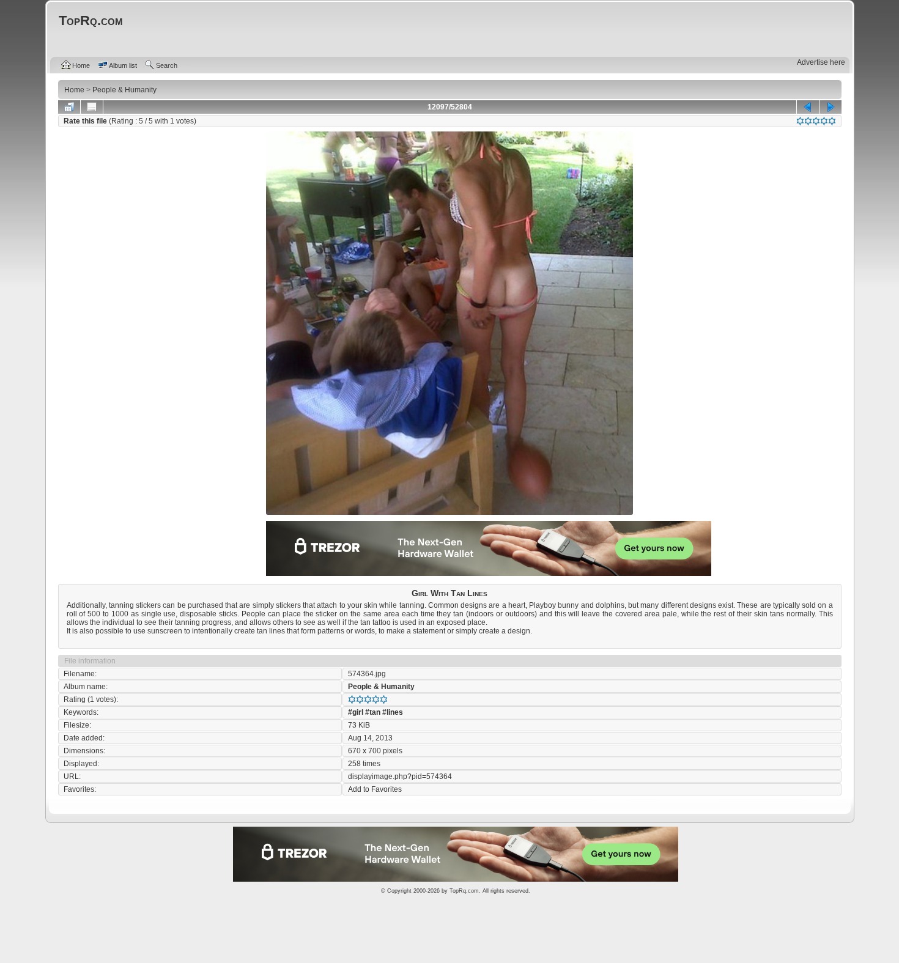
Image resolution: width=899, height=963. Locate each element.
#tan (372, 712)
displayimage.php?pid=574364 (400, 776)
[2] (808, 121)
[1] (800, 121)
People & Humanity (381, 686)
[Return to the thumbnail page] (69, 107)
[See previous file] (808, 107)
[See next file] (830, 107)
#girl (355, 712)
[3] (816, 121)
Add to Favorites (375, 789)
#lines (392, 712)
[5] (832, 121)
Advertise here (821, 62)
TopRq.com (464, 891)
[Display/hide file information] (92, 107)
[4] (824, 121)
